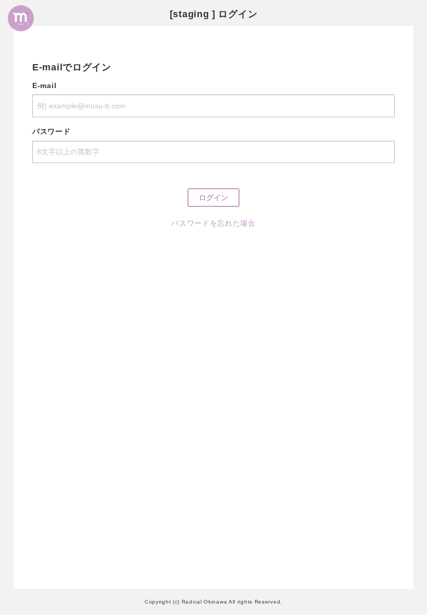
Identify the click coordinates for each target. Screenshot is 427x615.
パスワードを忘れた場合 (213, 223)
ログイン (213, 197)
